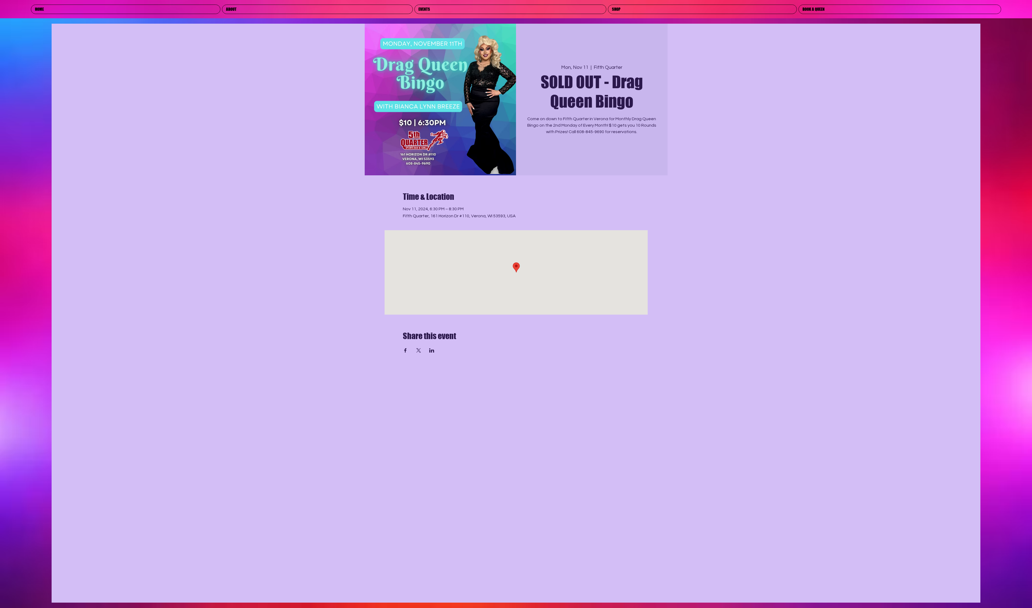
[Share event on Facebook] (405, 350)
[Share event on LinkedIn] (431, 350)
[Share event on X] (418, 350)
